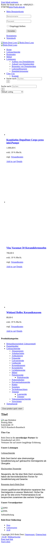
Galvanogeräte (18, 360)
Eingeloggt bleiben (17, 26)
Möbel (14, 372)
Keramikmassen (18, 365)
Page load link (7, 539)
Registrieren (11, 36)
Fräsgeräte (16, 358)
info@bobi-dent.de (17, 7)
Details (19, 161)
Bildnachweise (14, 537)
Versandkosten (17, 157)
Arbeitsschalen (18, 353)
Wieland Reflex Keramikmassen (23, 312)
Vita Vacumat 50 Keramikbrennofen (26, 247)
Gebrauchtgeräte (13, 348)
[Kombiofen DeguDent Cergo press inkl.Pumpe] (26, 115)
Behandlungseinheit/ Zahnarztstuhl (21, 344)
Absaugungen (17, 351)
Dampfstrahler (12, 346)
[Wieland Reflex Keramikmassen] (26, 288)
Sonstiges (16, 387)
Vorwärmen (17, 401)
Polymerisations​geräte (21, 382)
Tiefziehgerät (11, 404)
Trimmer (15, 392)
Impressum (30, 534)
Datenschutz (41, 534)
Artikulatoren (17, 356)
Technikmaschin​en (19, 389)
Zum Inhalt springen (9, 2)
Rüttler (14, 384)
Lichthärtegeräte (18, 370)
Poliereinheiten (18, 380)
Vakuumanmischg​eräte (21, 399)
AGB (4, 537)
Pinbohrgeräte (17, 375)
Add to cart (11, 161)
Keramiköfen (17, 368)
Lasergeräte (22, 394)
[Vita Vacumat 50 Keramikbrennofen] (26, 203)
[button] (8, 453)
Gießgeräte (16, 363)
